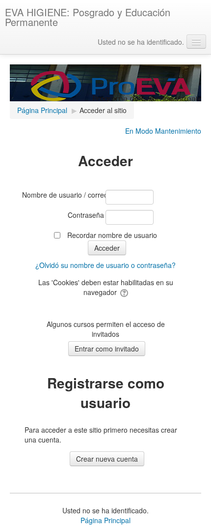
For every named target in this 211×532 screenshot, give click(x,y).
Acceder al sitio (103, 110)
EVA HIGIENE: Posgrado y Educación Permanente (87, 17)
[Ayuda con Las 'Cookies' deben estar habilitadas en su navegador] (123, 292)
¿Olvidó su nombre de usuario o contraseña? (105, 265)
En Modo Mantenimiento (163, 131)
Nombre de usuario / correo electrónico (63, 195)
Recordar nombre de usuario (112, 235)
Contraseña (86, 215)
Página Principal (105, 520)
